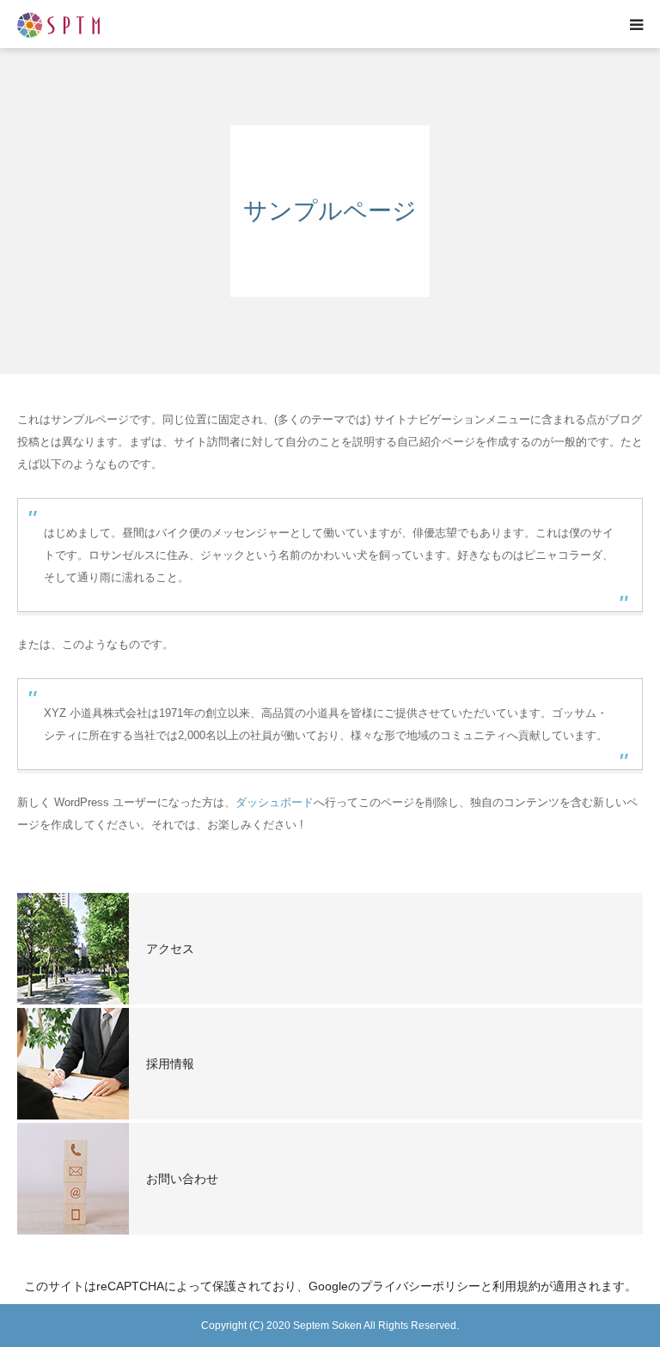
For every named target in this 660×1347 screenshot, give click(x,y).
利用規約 (516, 1286)
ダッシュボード (274, 802)
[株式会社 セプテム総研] (58, 24)
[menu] (636, 24)
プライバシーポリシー (420, 1286)
